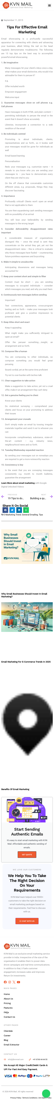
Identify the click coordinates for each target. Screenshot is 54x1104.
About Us (8, 998)
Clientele (8, 1031)
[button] (49, 5)
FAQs (6, 1012)
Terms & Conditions (29, 1098)
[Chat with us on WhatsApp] (46, 1093)
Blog (6, 1040)
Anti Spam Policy (44, 1098)
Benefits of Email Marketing (15, 789)
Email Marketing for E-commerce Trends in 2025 (25, 661)
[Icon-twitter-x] (14, 982)
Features (8, 1008)
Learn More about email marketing (18, 483)
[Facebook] (5, 982)
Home (7, 994)
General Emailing (30, 514)
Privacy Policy (15, 1098)
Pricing (7, 1003)
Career (7, 1035)
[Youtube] (18, 982)
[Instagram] (9, 982)
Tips (41, 514)
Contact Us (9, 1017)
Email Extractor (11, 1044)
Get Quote (27, 855)
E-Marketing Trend (12, 514)
